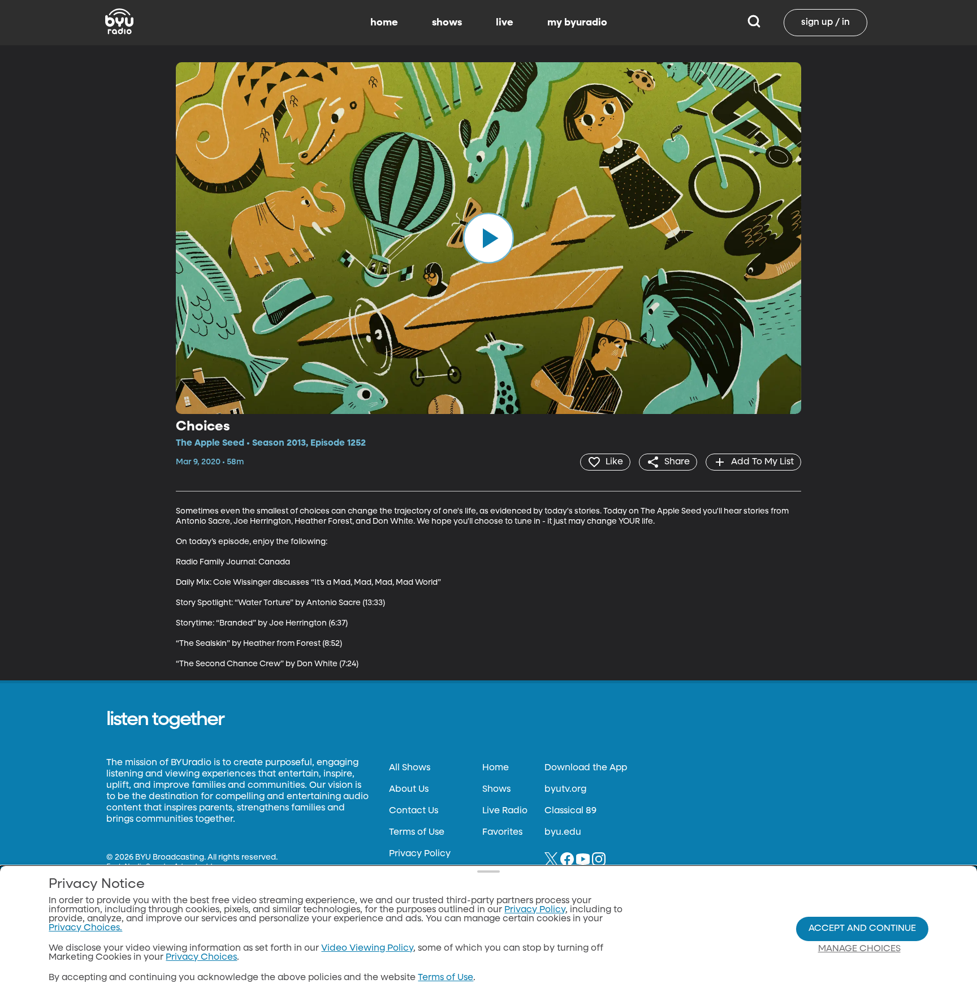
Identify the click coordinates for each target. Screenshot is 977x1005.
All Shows (409, 768)
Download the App (585, 768)
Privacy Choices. (85, 928)
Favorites (502, 832)
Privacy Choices (201, 957)
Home (495, 768)
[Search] (754, 22)
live (504, 23)
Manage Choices (859, 949)
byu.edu (562, 832)
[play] (488, 238)
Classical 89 (570, 811)
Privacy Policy (420, 854)
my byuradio (577, 23)
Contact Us (413, 811)
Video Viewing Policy (367, 948)
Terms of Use (416, 832)
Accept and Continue (862, 928)
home (384, 23)
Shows (496, 789)
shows (447, 23)
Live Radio (505, 811)
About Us (409, 789)
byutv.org (565, 789)
